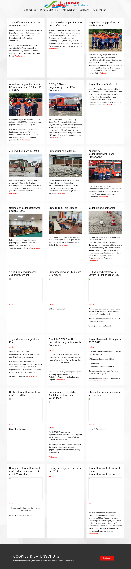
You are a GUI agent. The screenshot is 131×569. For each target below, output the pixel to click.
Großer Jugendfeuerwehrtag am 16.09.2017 (25, 393)
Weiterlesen (20, 56)
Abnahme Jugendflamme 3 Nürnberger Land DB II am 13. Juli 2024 (25, 87)
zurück (11, 304)
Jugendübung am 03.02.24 (63, 151)
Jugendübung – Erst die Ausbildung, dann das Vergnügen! (62, 395)
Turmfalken (100, 10)
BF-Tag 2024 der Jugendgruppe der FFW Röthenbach (62, 87)
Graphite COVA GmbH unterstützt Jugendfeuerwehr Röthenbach (65, 342)
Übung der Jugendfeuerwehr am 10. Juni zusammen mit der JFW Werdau (25, 471)
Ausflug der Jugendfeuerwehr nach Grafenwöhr (102, 154)
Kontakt (85, 10)
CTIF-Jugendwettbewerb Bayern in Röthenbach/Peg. (104, 273)
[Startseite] (65, 4)
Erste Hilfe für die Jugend (63, 207)
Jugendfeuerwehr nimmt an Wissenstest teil (25, 24)
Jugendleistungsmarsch (102, 207)
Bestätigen (107, 558)
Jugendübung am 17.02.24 (24, 151)
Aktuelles (30, 10)
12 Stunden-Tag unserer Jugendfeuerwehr (22, 273)
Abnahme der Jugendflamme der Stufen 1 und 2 (65, 24)
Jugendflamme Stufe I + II (103, 84)
